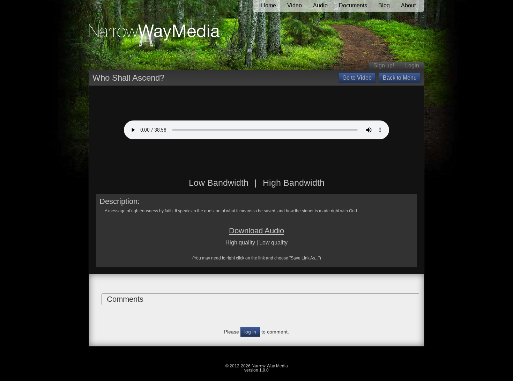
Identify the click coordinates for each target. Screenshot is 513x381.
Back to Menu (400, 78)
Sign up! (383, 65)
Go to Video (357, 78)
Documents (353, 5)
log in (250, 332)
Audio (320, 5)
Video (294, 5)
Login (412, 65)
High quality (240, 243)
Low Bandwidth (218, 183)
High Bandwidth (294, 183)
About (408, 5)
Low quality (273, 243)
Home (268, 5)
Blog (384, 5)
